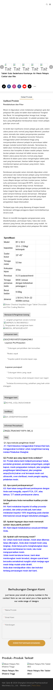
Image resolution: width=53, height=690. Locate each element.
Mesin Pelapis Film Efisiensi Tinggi (10, 672)
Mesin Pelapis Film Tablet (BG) (38, 672)
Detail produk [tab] (26, 97)
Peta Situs (36, 685)
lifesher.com (25, 685)
